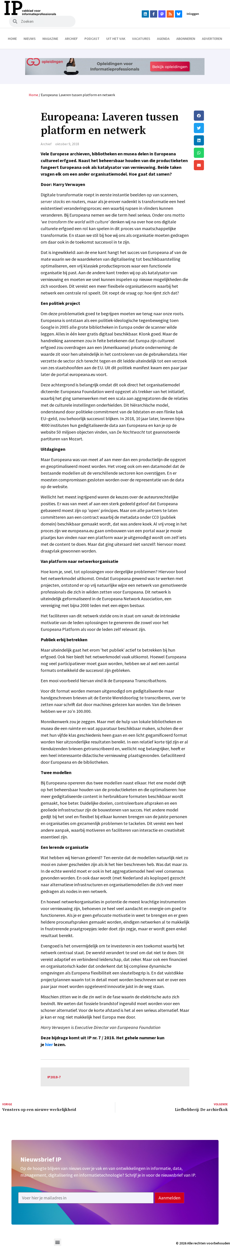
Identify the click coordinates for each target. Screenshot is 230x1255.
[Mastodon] (162, 14)
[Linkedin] (145, 14)
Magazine (50, 38)
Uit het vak (115, 38)
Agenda (163, 38)
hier (49, 1044)
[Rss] (170, 14)
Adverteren (212, 38)
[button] (211, 116)
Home (12, 38)
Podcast (92, 38)
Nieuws (30, 38)
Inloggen (193, 14)
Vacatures (141, 38)
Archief (71, 38)
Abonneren (185, 38)
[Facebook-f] (153, 14)
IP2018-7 (54, 1077)
